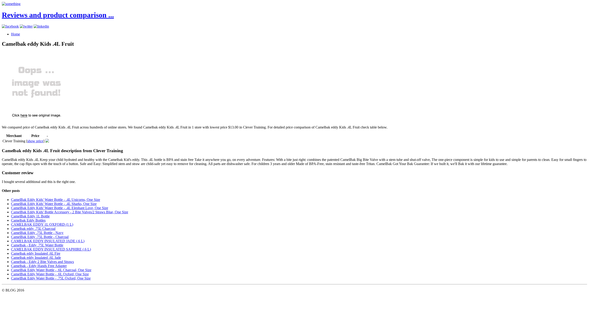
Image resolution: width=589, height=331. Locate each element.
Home (15, 34)
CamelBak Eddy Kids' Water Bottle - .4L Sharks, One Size (54, 204)
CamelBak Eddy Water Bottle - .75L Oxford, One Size (51, 278)
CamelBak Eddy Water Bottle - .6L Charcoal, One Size (51, 270)
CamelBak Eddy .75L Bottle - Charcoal (40, 237)
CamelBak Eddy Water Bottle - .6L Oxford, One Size (50, 274)
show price (35, 141)
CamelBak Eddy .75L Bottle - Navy (37, 233)
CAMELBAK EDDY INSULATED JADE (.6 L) (47, 241)
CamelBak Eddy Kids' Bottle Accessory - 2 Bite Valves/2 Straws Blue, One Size (69, 212)
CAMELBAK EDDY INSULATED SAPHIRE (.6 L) (51, 249)
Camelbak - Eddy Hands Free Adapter (39, 266)
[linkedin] (41, 26)
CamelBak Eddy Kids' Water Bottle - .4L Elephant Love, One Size (59, 208)
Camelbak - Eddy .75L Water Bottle (37, 245)
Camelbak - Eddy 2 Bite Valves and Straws (42, 262)
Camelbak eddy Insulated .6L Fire (35, 253)
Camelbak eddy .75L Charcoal (33, 229)
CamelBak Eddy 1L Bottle (30, 216)
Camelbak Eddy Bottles (28, 220)
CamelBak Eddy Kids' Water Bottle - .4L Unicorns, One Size (55, 200)
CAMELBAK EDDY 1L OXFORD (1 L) (42, 224)
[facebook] (10, 26)
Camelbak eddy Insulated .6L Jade (36, 258)
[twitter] (26, 26)
